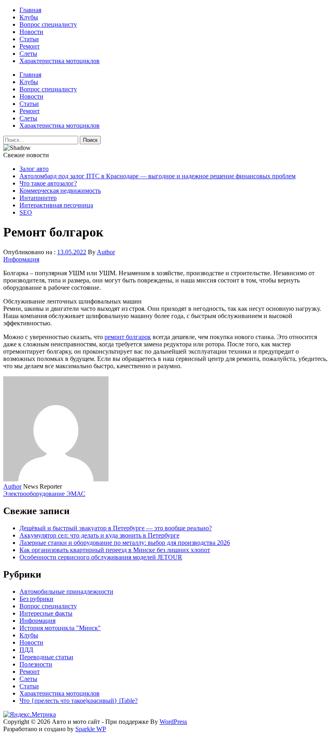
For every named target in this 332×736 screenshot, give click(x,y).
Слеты (28, 53)
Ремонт (29, 46)
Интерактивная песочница (56, 205)
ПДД (26, 649)
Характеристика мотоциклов (59, 60)
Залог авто (34, 168)
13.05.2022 (71, 252)
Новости (31, 31)
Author (106, 252)
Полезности (35, 664)
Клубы (28, 17)
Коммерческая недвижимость (60, 190)
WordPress (173, 721)
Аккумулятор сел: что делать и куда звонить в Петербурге (99, 535)
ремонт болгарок (127, 336)
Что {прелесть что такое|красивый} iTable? (78, 700)
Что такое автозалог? (48, 183)
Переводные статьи (46, 657)
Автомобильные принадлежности (66, 591)
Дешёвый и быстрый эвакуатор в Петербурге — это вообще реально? (115, 528)
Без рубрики (36, 598)
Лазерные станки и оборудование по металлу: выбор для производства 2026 (124, 542)
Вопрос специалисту (48, 24)
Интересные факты (45, 613)
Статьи (29, 39)
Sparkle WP (90, 728)
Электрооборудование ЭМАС (44, 493)
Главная (30, 9)
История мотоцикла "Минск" (60, 627)
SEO (25, 212)
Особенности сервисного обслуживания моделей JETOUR (100, 557)
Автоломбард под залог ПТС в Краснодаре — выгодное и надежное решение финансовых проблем (157, 176)
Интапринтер (38, 197)
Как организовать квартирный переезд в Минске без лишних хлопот (114, 549)
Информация (21, 259)
